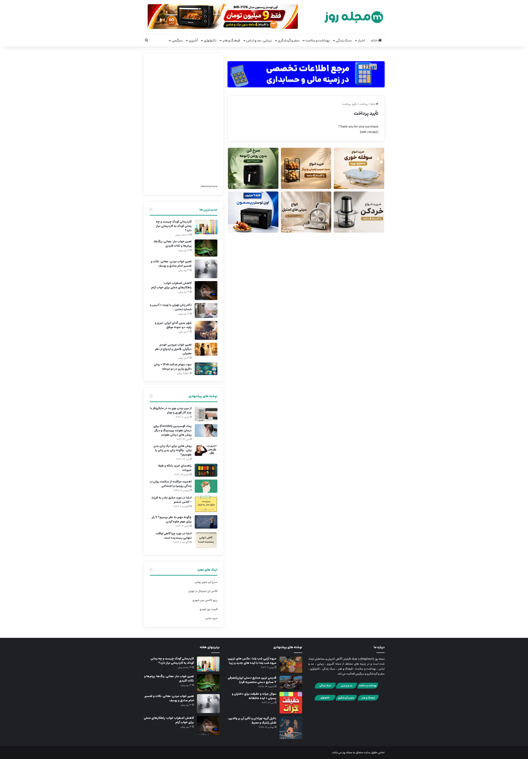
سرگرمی (177, 40)
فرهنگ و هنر (231, 40)
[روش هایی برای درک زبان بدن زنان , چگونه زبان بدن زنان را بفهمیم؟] (206, 450)
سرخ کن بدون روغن (206, 582)
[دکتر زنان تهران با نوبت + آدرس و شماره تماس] (206, 310)
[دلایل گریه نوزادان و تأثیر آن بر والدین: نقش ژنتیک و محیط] (290, 727)
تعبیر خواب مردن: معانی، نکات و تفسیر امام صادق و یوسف (171, 263)
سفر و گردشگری (288, 40)
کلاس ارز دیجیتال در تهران (202, 591)
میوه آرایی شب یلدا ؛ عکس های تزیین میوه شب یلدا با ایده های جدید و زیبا (252, 660)
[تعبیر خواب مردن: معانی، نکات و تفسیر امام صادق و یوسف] (206, 268)
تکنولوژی (210, 40)
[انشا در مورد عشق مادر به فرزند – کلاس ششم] (206, 504)
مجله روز (347, 752)
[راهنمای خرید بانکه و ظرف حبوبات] (206, 470)
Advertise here (209, 186)
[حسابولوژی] (306, 73)
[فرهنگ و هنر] (368, 700)
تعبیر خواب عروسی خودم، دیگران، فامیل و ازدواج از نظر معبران (173, 349)
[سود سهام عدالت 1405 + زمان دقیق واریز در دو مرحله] (206, 368)
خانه (374, 40)
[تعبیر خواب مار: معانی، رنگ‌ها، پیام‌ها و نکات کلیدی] (206, 248)
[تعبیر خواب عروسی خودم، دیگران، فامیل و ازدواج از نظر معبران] (206, 349)
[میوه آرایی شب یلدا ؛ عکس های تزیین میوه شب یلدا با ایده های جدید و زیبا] (290, 665)
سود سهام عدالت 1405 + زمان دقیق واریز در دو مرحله (173, 366)
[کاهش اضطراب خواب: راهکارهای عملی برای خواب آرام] (206, 290)
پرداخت (363, 104)
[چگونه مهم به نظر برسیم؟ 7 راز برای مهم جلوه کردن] (206, 522)
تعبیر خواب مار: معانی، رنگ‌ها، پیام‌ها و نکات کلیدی (172, 243)
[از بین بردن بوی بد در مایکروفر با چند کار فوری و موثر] (206, 413)
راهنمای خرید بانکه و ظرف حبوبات (175, 468)
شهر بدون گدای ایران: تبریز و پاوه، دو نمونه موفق (173, 325)
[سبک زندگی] (325, 688)
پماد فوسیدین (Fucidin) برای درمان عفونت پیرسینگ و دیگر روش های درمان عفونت (172, 430)
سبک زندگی (344, 40)
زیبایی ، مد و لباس (259, 40)
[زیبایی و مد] (346, 688)
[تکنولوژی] (325, 700)
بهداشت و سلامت (317, 40)
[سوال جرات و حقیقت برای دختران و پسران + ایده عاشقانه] (290, 702)
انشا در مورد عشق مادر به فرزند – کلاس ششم (171, 499)
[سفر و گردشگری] (346, 700)
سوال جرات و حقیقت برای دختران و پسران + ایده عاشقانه (254, 696)
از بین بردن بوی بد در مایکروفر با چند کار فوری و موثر (171, 410)
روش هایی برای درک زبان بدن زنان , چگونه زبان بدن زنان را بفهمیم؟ (172, 450)
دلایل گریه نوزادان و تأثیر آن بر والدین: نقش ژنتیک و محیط (252, 720)
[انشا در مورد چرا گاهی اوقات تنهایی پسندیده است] (206, 540)
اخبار (361, 40)
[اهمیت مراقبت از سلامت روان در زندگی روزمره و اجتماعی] (206, 486)
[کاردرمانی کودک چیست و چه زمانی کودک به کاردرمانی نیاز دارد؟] (206, 227)
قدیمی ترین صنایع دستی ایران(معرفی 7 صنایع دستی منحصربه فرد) (252, 680)
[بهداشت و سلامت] (367, 688)
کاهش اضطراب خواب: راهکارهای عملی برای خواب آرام (171, 285)
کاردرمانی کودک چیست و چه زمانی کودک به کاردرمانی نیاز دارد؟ (174, 226)
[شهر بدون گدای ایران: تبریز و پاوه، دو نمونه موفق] (206, 330)
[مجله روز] (354, 17)
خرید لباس (211, 618)
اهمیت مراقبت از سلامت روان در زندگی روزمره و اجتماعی (171, 483)
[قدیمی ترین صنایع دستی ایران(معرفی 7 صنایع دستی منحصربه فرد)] (290, 682)
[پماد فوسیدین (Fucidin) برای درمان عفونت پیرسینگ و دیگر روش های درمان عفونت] (206, 430)
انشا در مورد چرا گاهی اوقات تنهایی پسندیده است (174, 535)
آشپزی (193, 40)
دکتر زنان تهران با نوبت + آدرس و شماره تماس (171, 307)
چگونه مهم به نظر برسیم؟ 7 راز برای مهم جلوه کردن (172, 519)
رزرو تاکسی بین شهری (204, 600)
